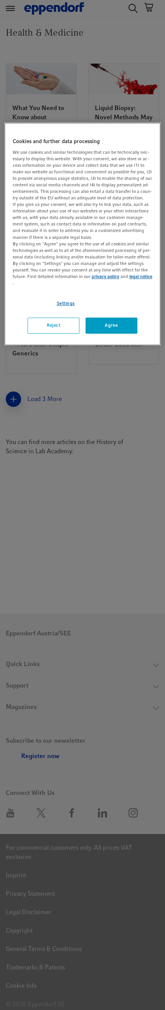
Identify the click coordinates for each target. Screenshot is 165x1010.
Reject (53, 325)
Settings (66, 303)
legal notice (140, 276)
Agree (111, 325)
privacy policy (105, 276)
